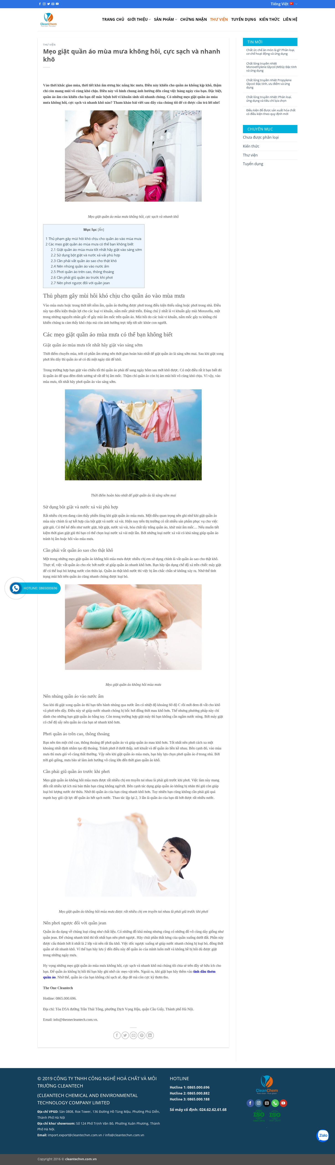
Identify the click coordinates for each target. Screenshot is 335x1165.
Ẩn (101, 229)
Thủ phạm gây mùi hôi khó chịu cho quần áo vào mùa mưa (93, 238)
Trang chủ (113, 19)
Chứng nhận (193, 19)
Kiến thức (269, 19)
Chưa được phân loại (261, 137)
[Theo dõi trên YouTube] (57, 4)
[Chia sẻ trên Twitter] (125, 1035)
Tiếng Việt (280, 3)
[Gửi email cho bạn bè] (133, 1035)
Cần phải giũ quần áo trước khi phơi (82, 277)
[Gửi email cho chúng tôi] (53, 4)
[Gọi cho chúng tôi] (275, 1103)
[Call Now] (15, 588)
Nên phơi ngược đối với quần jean (80, 283)
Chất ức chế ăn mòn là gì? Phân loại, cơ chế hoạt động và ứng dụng (270, 51)
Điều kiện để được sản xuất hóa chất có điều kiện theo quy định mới (271, 112)
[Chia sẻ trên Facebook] (117, 1035)
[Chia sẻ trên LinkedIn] (150, 1035)
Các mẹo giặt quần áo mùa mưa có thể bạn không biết (89, 244)
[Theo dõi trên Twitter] (48, 4)
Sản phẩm (164, 19)
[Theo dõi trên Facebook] (40, 4)
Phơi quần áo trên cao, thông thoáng (82, 271)
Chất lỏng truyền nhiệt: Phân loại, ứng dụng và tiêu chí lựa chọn (268, 98)
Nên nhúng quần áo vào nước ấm (80, 266)
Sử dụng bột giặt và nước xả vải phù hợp (85, 255)
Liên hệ (290, 19)
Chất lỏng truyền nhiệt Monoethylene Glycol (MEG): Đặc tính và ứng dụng (271, 67)
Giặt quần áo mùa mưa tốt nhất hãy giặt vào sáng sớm (96, 249)
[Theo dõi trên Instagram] (44, 4)
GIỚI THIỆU (137, 19)
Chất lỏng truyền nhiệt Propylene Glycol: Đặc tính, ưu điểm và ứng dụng (268, 83)
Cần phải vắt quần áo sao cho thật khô (84, 260)
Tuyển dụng (243, 19)
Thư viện (219, 19)
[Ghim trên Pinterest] (141, 1035)
